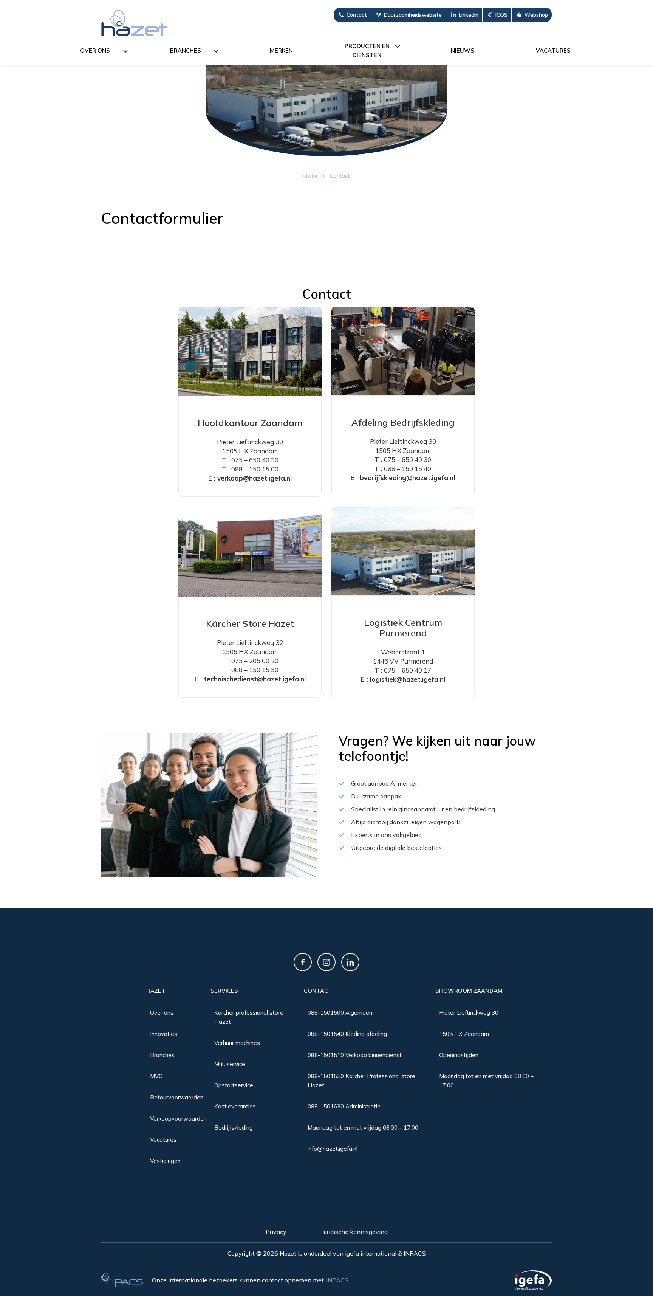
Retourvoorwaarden (176, 1097)
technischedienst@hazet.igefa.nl (255, 679)
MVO (156, 1076)
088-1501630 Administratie (344, 1106)
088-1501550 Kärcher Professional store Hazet (361, 1081)
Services (224, 990)
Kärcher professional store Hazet (248, 1017)
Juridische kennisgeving (355, 1232)
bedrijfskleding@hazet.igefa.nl (407, 478)
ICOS (501, 14)
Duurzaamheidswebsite (413, 14)
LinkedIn (468, 14)
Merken (281, 50)
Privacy (276, 1232)
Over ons (95, 50)
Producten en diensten (367, 50)
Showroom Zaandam (469, 990)
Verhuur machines (237, 1042)
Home (310, 175)
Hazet (156, 990)
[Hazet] (134, 23)
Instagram (326, 962)
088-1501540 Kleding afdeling (347, 1033)
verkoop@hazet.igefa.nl (254, 478)
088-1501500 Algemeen (340, 1012)
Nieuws (462, 50)
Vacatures (553, 50)
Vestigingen (165, 1160)
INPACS (337, 1280)
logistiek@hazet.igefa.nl (407, 679)
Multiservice (229, 1064)
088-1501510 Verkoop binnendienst (355, 1055)
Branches (185, 50)
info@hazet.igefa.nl (332, 1148)
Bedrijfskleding (233, 1127)
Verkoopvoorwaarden (178, 1118)
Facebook (303, 962)
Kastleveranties (235, 1106)
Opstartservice (233, 1085)
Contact (357, 14)
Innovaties (163, 1033)
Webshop (536, 14)
